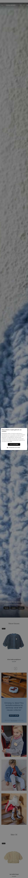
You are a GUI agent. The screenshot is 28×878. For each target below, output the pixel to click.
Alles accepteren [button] (14, 444)
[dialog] (14, 439)
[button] (14, 447)
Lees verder (9, 441)
